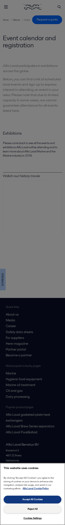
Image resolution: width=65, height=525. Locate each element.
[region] (32, 494)
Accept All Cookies (32, 499)
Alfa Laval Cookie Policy (36, 488)
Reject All (33, 509)
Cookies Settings (32, 518)
